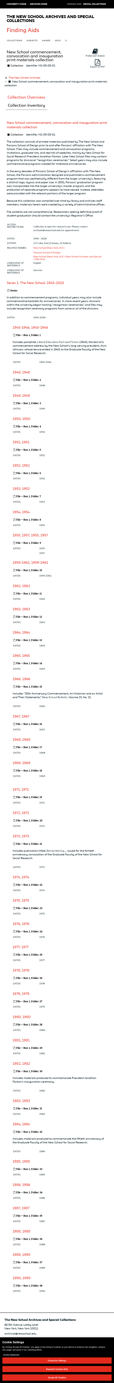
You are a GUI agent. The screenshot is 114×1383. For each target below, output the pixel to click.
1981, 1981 (21, 1040)
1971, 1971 (21, 789)
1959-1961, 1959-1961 (30, 562)
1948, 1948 (21, 372)
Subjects (32, 41)
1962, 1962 (21, 586)
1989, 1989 (21, 1254)
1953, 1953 (21, 488)
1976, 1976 (21, 924)
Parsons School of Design (47, 253)
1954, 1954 (21, 512)
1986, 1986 (21, 1185)
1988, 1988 (21, 1231)
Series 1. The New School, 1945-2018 (35, 283)
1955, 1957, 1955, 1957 (30, 535)
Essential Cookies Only (57, 1369)
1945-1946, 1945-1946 (30, 327)
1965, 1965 (21, 655)
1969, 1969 (21, 763)
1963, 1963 (21, 609)
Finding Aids (23, 30)
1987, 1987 (21, 1208)
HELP (58, 41)
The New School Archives (24, 78)
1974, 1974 (21, 877)
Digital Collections (94, 4)
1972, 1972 (21, 813)
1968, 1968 (21, 739)
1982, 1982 (21, 1063)
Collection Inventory (26, 105)
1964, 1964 (21, 632)
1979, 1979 (21, 993)
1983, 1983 (21, 1101)
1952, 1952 (21, 465)
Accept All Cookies (57, 1377)
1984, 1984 (21, 1124)
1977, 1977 (20, 947)
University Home (16, 4)
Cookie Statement (11, 1354)
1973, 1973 (21, 836)
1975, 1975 (21, 900)
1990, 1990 (22, 1278)
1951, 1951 (21, 442)
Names (46, 41)
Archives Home (38, 4)
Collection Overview (26, 97)
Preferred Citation (95, 56)
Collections (14, 41)
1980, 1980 (22, 1017)
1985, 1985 (21, 1161)
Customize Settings (57, 1360)
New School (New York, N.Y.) (48, 248)
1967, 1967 (21, 716)
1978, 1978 (21, 970)
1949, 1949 (21, 395)
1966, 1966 (21, 679)
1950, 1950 (21, 419)
